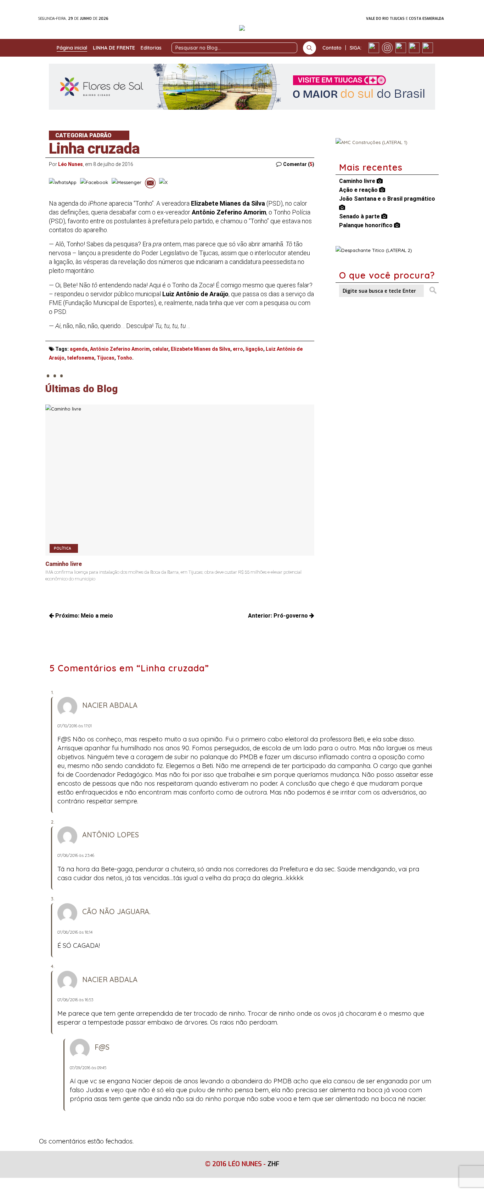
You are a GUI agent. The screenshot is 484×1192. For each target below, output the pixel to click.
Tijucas (105, 358)
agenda (79, 349)
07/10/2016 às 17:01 (74, 725)
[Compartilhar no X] (163, 183)
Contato (332, 48)
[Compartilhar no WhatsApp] (63, 183)
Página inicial (72, 48)
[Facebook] (373, 47)
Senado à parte (360, 216)
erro (238, 349)
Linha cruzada (94, 148)
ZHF (273, 1164)
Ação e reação (359, 190)
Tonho (124, 358)
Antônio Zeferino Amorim (120, 349)
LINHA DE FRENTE (114, 48)
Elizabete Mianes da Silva (200, 349)
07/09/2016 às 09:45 (88, 1067)
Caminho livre (358, 181)
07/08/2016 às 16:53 (75, 999)
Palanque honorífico (366, 225)
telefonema (80, 358)
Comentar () (298, 164)
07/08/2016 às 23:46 (75, 855)
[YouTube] (414, 47)
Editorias (151, 48)
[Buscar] (309, 48)
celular (160, 349)
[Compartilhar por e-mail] (150, 183)
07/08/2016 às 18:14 (74, 932)
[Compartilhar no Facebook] (94, 183)
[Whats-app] (427, 47)
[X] (400, 47)
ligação (254, 349)
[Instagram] (387, 47)
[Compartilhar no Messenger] (126, 183)
